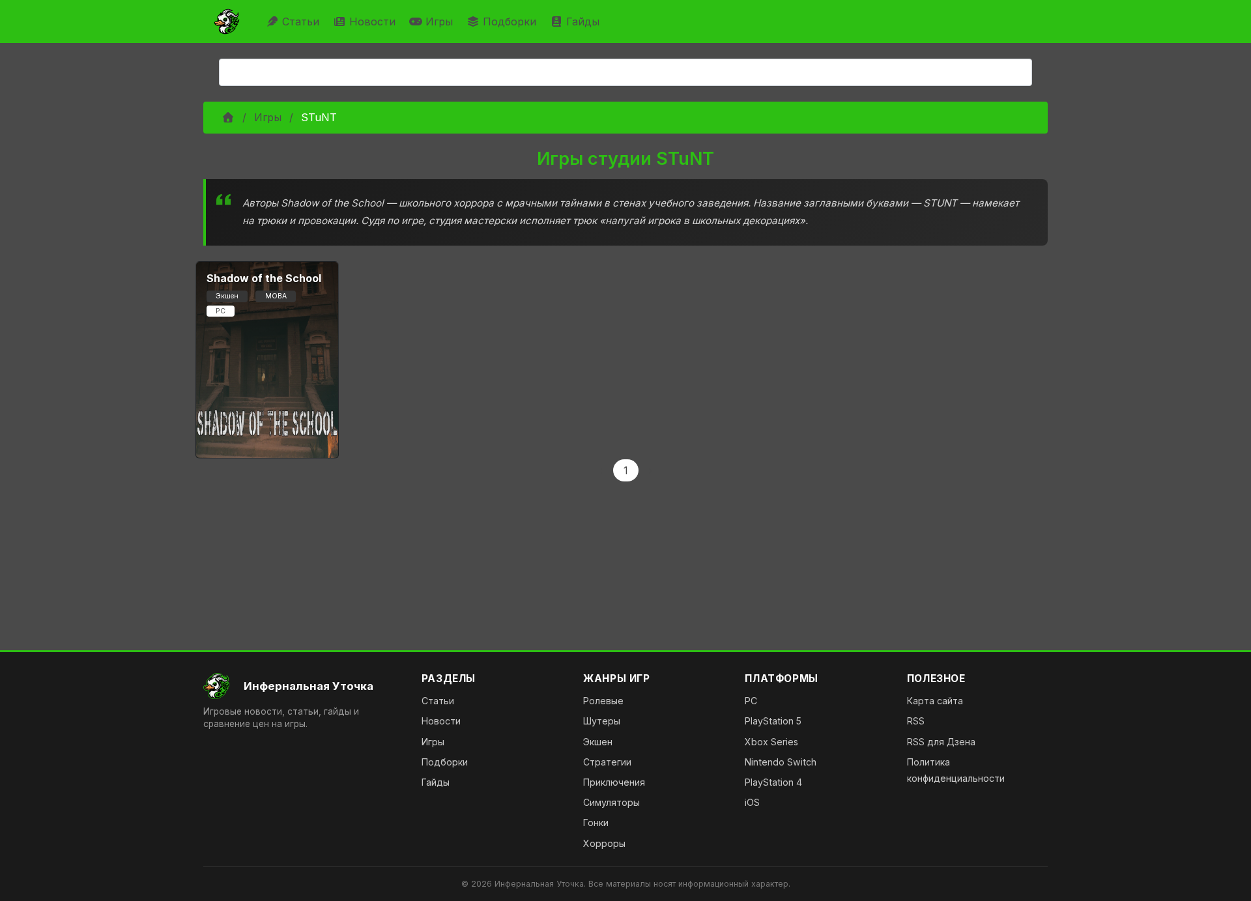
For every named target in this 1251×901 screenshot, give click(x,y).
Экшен (597, 741)
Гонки (596, 822)
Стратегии (607, 761)
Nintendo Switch (780, 761)
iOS (752, 802)
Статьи (301, 21)
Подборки (509, 21)
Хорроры (604, 843)
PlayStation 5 (773, 720)
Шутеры (601, 720)
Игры (439, 21)
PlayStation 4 (773, 782)
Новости (372, 21)
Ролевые (603, 700)
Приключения (614, 782)
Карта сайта (935, 700)
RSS (916, 720)
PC (751, 700)
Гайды (583, 21)
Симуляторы (611, 802)
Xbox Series (771, 741)
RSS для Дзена (941, 741)
